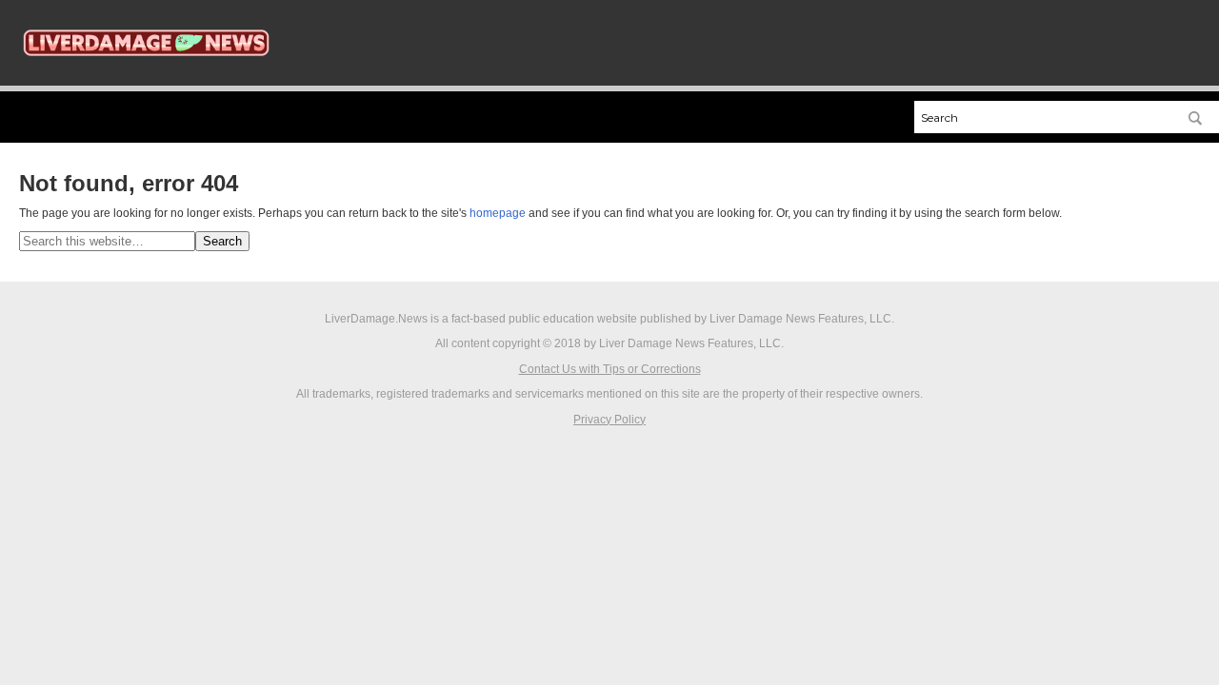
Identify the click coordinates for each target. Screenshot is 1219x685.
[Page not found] (146, 67)
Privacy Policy (609, 419)
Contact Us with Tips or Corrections (610, 369)
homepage (498, 213)
